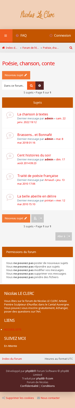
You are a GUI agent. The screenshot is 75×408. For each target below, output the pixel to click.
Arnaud (49, 180)
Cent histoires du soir (34, 155)
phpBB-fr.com (44, 378)
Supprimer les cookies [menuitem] (20, 398)
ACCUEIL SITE (12, 329)
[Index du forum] (37, 15)
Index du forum (12, 359)
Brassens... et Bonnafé (34, 134)
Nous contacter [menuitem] (50, 398)
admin (49, 118)
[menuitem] (21, 36)
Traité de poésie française (37, 175)
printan (49, 200)
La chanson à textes (32, 114)
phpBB (29, 371)
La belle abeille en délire (36, 196)
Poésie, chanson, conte (28, 63)
